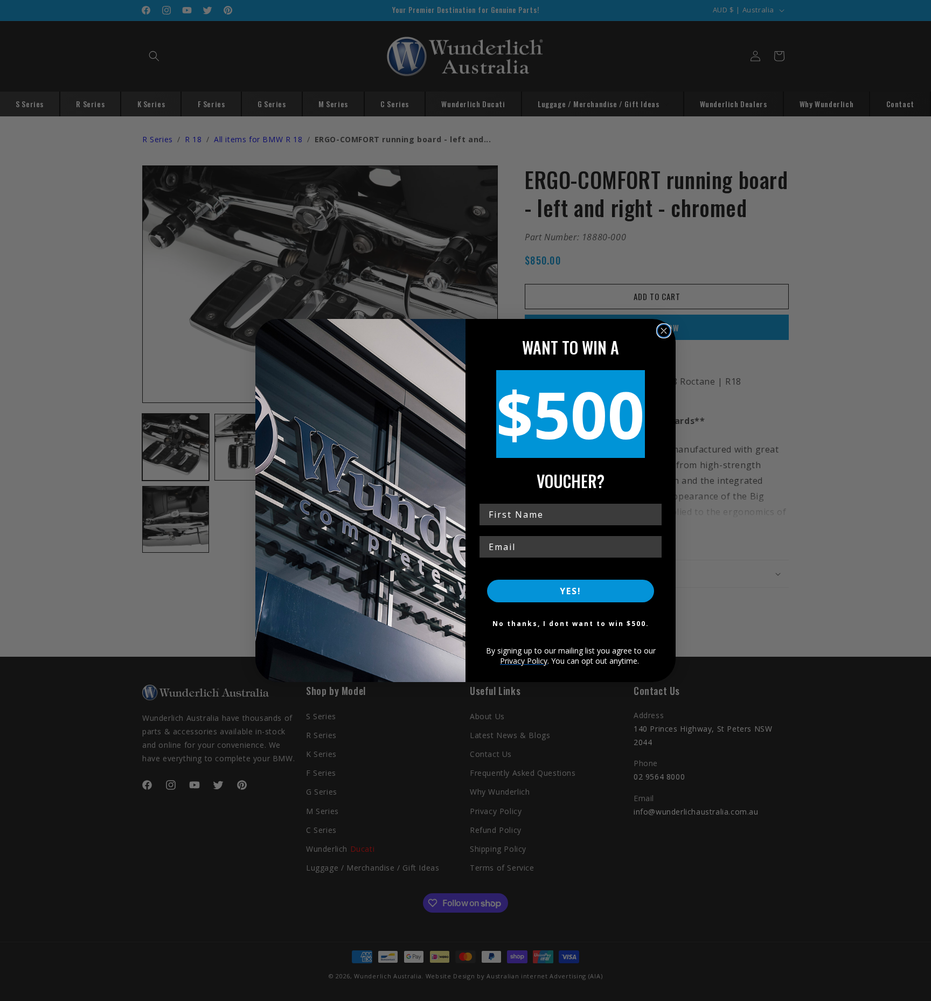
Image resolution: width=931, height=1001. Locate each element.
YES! (570, 591)
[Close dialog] (663, 330)
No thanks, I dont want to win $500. (570, 623)
